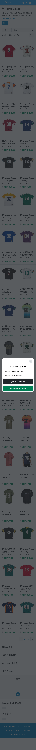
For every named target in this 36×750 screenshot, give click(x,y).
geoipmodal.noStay (18, 382)
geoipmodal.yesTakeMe (18, 388)
